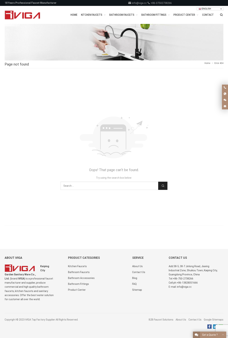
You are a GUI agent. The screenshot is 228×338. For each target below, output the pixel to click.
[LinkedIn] (215, 326)
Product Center (77, 289)
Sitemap (137, 289)
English (206, 8)
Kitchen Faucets (77, 266)
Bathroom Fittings (78, 283)
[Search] (221, 15)
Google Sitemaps (213, 319)
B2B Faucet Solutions (161, 319)
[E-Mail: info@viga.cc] (225, 106)
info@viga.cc (139, 3)
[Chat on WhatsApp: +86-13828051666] (225, 94)
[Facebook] (209, 326)
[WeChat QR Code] (225, 100)
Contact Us (194, 319)
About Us (181, 319)
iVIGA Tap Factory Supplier (40, 319)
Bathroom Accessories (81, 278)
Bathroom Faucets (79, 272)
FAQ (134, 283)
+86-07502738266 (161, 3)
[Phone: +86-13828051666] (225, 88)
